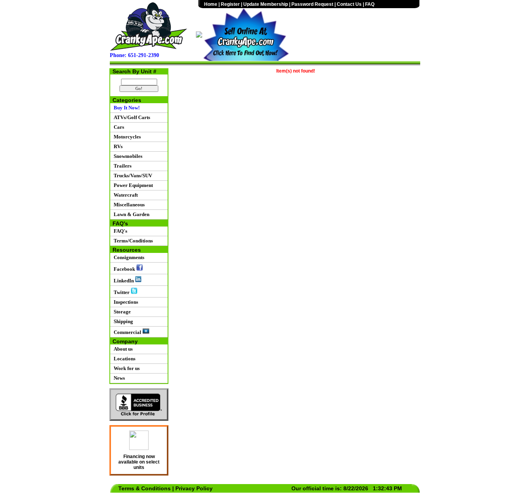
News (118, 378)
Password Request (312, 4)
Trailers (121, 166)
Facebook (123, 269)
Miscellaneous (128, 205)
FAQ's (119, 231)
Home (210, 4)
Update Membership (265, 4)
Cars (117, 127)
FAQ (369, 4)
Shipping (122, 321)
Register (230, 4)
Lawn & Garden (130, 214)
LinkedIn (123, 281)
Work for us (125, 368)
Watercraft (124, 195)
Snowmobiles (126, 156)
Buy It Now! (125, 108)
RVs (117, 146)
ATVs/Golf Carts (130, 117)
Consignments (127, 257)
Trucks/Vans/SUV (131, 175)
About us (122, 349)
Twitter (121, 292)
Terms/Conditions (132, 241)
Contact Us (349, 4)
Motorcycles (126, 137)
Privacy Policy (194, 488)
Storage (121, 312)
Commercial (126, 332)
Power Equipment (132, 185)
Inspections (124, 302)
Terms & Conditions (144, 488)
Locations (123, 359)
